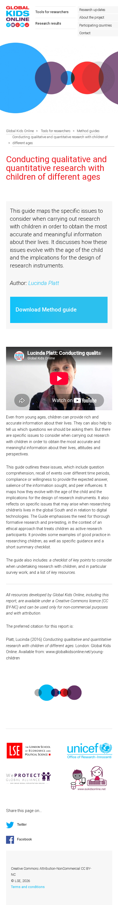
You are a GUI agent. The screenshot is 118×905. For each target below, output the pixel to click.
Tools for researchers (51, 12)
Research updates (92, 10)
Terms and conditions (28, 887)
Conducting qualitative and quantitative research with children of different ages (60, 140)
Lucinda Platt (43, 283)
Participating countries (95, 25)
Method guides (88, 131)
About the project (91, 17)
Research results (48, 23)
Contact (84, 33)
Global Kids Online (20, 131)
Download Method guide (46, 309)
